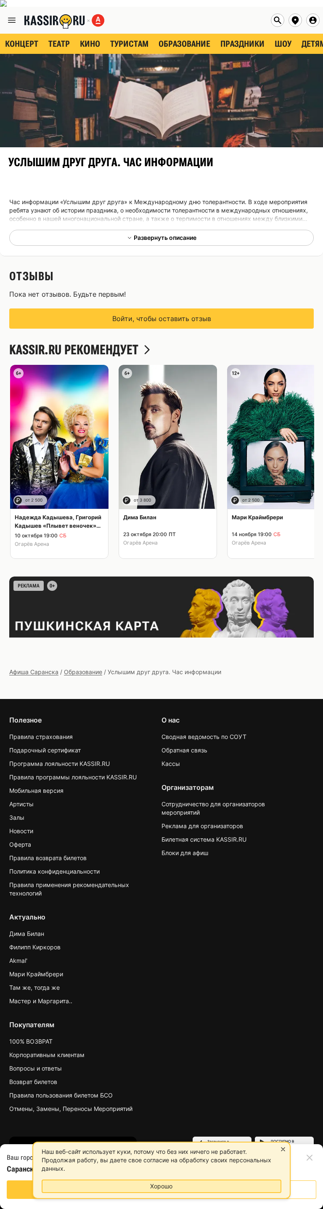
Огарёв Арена (32, 544)
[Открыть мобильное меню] (12, 20)
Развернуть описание (165, 237)
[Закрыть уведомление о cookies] (283, 1149)
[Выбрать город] (295, 20)
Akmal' (18, 960)
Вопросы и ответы (35, 1068)
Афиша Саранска (33, 671)
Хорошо (161, 1186)
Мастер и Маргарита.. (40, 1000)
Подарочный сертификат (45, 750)
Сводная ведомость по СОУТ (204, 736)
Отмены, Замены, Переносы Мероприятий (70, 1108)
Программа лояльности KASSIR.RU (59, 763)
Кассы (171, 763)
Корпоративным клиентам (47, 1054)
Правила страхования (41, 736)
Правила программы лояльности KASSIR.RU (73, 777)
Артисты (21, 804)
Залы (16, 817)
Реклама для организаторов (202, 825)
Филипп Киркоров (35, 947)
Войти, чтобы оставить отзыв (161, 318)
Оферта (20, 844)
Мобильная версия (36, 790)
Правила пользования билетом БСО (61, 1095)
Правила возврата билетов (48, 857)
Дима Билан (26, 933)
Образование (83, 671)
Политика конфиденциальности (54, 871)
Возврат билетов (33, 1081)
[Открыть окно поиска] (277, 20)
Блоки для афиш (185, 852)
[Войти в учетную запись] (313, 20)
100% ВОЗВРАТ (31, 1041)
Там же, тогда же (34, 987)
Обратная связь (184, 750)
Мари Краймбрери (36, 974)
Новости (21, 830)
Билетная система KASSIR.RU (204, 839)
